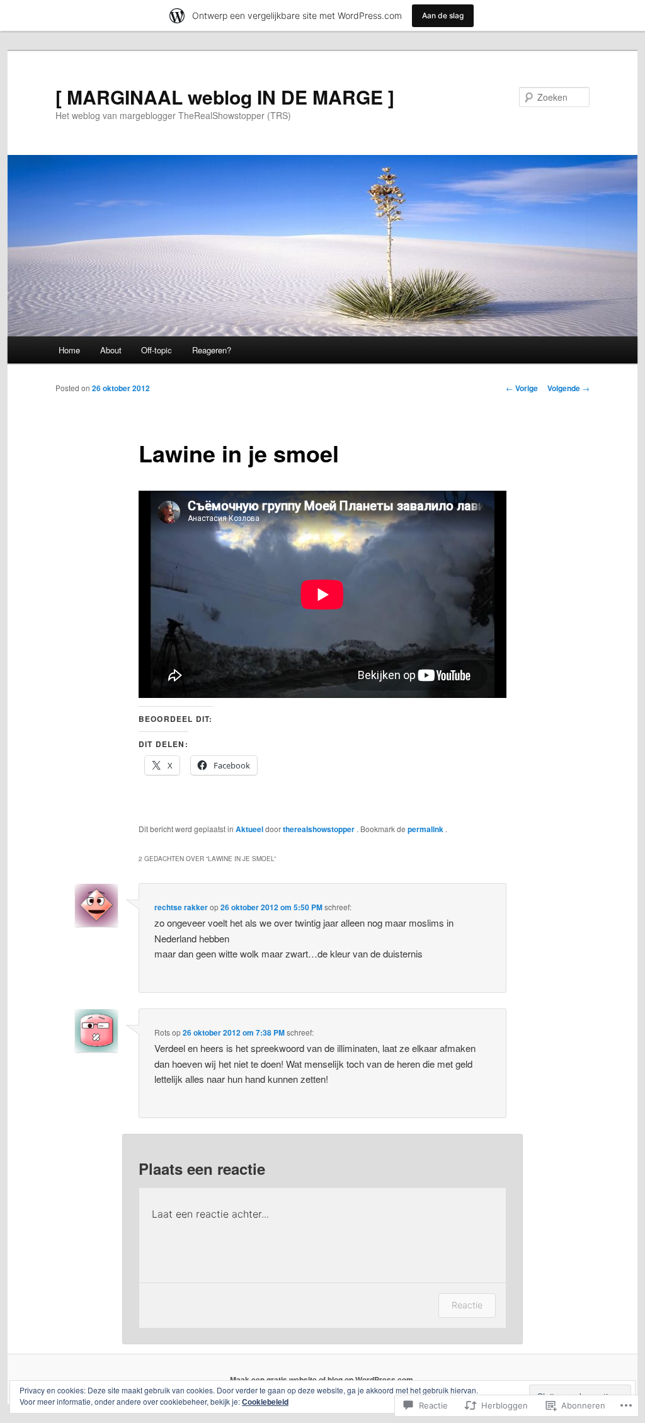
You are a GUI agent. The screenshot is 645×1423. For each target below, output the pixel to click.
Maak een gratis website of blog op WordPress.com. (322, 1379)
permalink (426, 829)
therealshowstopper (320, 829)
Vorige (522, 388)
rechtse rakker (181, 907)
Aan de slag (443, 15)
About (111, 350)
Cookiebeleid (265, 1401)
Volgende (568, 388)
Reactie (467, 1305)
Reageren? (211, 350)
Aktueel (249, 829)
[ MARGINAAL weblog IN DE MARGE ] (224, 96)
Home (69, 350)
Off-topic (156, 350)
